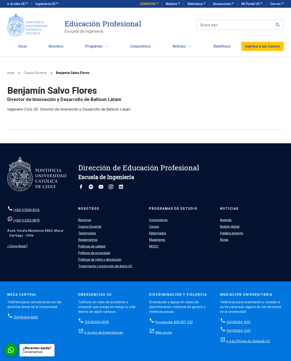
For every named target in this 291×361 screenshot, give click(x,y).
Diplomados (157, 233)
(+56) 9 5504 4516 (26, 210)
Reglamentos (88, 240)
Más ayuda (164, 332)
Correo (275, 4)
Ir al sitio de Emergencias (104, 332)
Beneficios (222, 46)
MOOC (153, 246)
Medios (172, 4)
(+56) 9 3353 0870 (26, 220)
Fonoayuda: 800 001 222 (174, 322)
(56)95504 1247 (238, 330)
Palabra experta (231, 233)
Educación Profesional (103, 23)
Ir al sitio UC (16, 4)
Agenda (225, 220)
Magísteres (157, 240)
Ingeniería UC (45, 4)
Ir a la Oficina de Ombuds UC (248, 341)
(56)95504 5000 (97, 322)
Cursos (154, 226)
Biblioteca (195, 4)
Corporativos (140, 46)
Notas (224, 240)
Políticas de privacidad (94, 253)
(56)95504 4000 (26, 317)
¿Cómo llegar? (17, 246)
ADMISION (148, 4)
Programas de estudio (173, 208)
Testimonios (87, 233)
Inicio (22, 46)
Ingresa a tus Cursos (262, 46)
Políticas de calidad (91, 246)
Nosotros (55, 46)
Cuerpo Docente (35, 73)
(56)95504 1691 (238, 322)
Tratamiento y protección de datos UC (105, 266)
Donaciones (222, 4)
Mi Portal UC (250, 4)
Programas (97, 46)
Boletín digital (229, 226)
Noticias (182, 46)
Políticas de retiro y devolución (99, 259)
